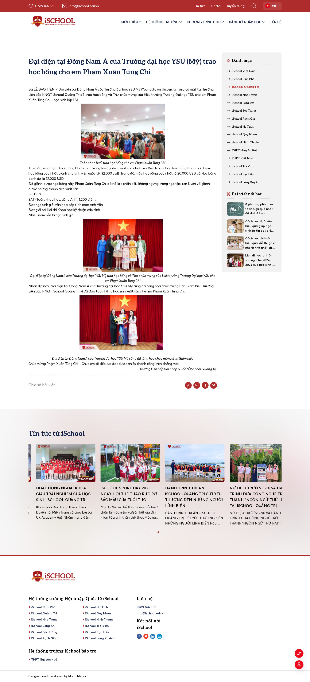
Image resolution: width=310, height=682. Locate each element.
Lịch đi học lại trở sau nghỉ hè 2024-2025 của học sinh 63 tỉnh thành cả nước (260, 260)
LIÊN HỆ (276, 22)
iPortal (215, 6)
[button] (151, 532)
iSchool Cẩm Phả (43, 607)
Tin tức (199, 6)
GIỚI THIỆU (129, 22)
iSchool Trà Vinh (97, 626)
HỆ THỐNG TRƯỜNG (162, 22)
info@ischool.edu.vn (151, 613)
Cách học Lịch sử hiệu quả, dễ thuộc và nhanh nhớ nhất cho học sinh (260, 243)
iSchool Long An (42, 626)
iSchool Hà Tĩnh (96, 607)
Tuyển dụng (235, 6)
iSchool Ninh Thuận (99, 619)
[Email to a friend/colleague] (196, 385)
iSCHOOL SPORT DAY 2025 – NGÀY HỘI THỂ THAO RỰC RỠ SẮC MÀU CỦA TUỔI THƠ (121, 494)
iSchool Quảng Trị (44, 613)
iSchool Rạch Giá (43, 638)
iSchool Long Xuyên (99, 638)
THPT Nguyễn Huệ (44, 659)
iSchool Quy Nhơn (98, 613)
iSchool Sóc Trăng (44, 632)
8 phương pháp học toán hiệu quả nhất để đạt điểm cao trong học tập (259, 209)
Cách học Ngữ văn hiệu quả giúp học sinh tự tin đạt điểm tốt (259, 226)
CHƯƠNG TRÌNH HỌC (204, 22)
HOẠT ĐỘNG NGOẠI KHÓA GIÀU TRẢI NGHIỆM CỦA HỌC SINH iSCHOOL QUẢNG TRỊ (55, 494)
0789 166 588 (146, 607)
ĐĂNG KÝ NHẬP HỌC (245, 22)
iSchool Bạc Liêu (97, 632)
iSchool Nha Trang (44, 619)
